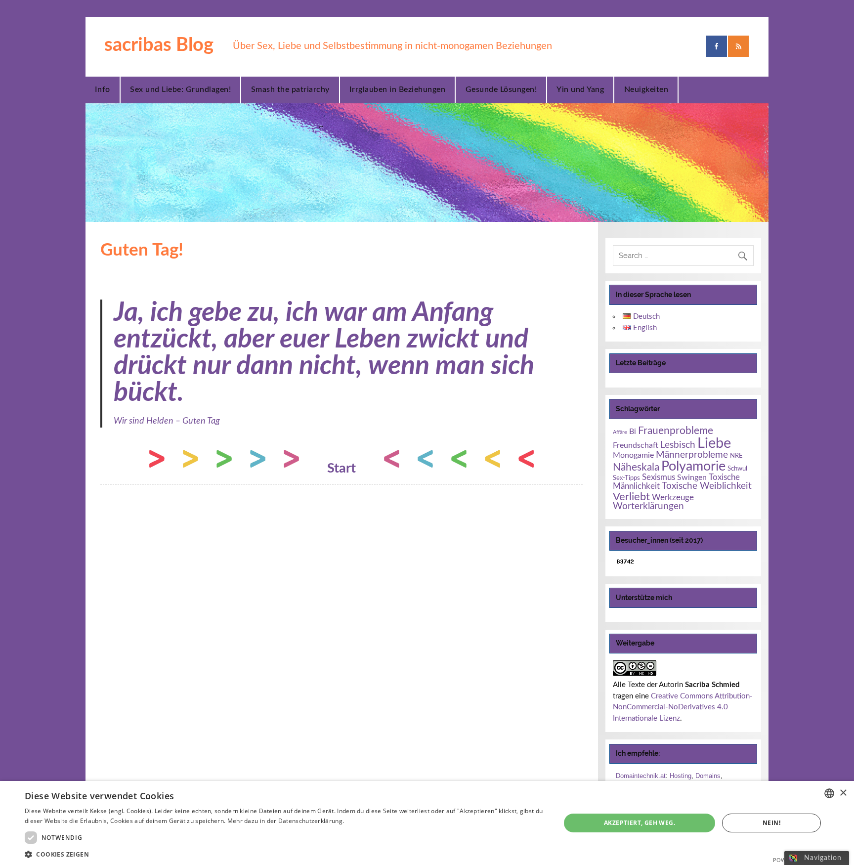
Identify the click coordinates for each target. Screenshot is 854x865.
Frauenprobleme (675, 431)
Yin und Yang (580, 89)
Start (341, 468)
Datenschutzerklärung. (311, 821)
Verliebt (631, 496)
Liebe (714, 443)
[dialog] (427, 823)
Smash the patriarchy (290, 89)
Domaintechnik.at (641, 775)
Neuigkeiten (646, 89)
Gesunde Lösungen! (501, 89)
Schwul (737, 468)
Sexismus (658, 477)
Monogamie (633, 455)
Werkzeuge (673, 497)
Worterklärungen (648, 506)
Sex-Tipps (626, 478)
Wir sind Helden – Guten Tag (167, 421)
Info (102, 89)
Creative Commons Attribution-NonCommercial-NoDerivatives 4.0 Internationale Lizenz (683, 707)
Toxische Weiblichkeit (707, 486)
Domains (708, 775)
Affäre (620, 432)
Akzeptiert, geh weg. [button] (639, 823)
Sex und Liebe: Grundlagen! (180, 89)
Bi (632, 431)
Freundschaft (635, 445)
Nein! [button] (771, 823)
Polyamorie (693, 466)
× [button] (843, 793)
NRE (736, 455)
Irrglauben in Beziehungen (397, 89)
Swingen (692, 477)
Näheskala (636, 467)
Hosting (680, 775)
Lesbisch (677, 445)
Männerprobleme (692, 455)
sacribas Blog (159, 45)
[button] (285, 853)
